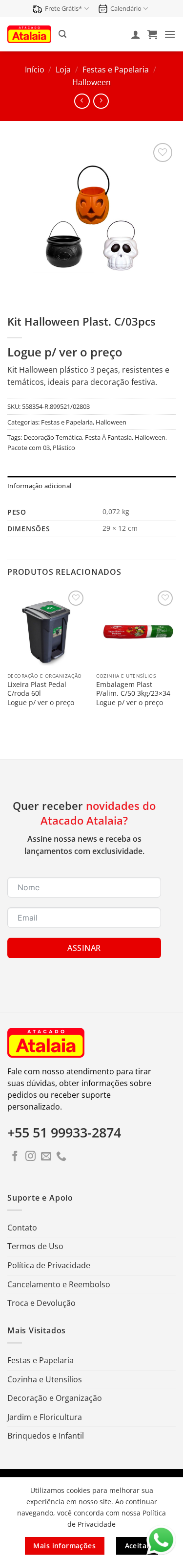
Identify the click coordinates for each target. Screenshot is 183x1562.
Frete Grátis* (63, 8)
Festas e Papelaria (115, 69)
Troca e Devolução (41, 1303)
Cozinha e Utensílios (44, 1379)
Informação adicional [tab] (39, 485)
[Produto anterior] (100, 101)
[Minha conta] (136, 34)
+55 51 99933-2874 (64, 1132)
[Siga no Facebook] (15, 1156)
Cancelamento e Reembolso (58, 1284)
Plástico (64, 447)
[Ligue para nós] (61, 1156)
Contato (22, 1227)
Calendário (126, 8)
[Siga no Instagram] (30, 1156)
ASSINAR (84, 948)
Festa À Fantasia (108, 437)
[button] (62, 34)
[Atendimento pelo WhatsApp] (161, 1540)
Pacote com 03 (28, 447)
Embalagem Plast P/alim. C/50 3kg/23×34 (133, 688)
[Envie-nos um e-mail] (46, 1156)
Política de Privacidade (48, 1265)
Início (34, 69)
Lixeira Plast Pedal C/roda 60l (36, 688)
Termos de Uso (35, 1246)
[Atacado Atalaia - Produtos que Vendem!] (29, 34)
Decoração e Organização (54, 1398)
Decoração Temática (52, 437)
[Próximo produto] (81, 101)
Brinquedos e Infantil (45, 1435)
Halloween (91, 82)
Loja (63, 69)
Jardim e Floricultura (44, 1417)
